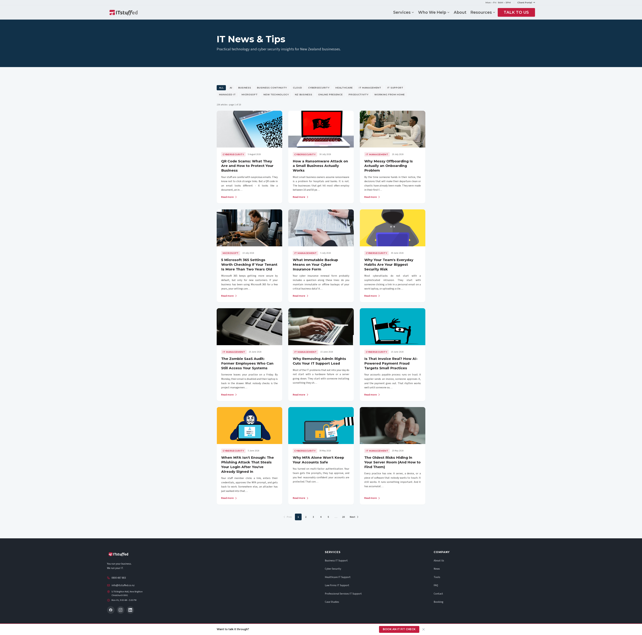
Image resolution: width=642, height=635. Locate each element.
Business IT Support (336, 560)
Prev (289, 517)
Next (352, 517)
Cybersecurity (319, 87)
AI (231, 87)
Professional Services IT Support (343, 594)
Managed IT (227, 94)
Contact (438, 594)
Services (402, 12)
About (460, 12)
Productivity (358, 94)
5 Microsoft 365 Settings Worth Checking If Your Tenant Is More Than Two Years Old (249, 264)
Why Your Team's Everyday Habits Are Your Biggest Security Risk (388, 264)
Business (244, 87)
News (437, 569)
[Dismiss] (423, 629)
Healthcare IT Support (338, 577)
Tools (437, 577)
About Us (439, 560)
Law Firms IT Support (337, 585)
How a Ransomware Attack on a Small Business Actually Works (320, 166)
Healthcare (344, 87)
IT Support (395, 87)
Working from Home (389, 94)
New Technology (276, 94)
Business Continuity (272, 87)
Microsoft (249, 94)
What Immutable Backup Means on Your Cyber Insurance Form (315, 264)
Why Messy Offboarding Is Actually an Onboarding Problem (388, 166)
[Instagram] (120, 610)
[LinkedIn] (130, 610)
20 (343, 517)
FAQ (436, 585)
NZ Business (303, 94)
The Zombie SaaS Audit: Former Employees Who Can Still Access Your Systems (247, 363)
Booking (438, 602)
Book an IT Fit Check (399, 629)
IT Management (370, 87)
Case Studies (332, 602)
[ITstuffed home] (123, 12)
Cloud (297, 87)
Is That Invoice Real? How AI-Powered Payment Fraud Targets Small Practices (391, 363)
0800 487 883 (119, 578)
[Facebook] (111, 610)
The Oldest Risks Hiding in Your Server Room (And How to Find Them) (392, 462)
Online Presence (330, 94)
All (221, 87)
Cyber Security (333, 569)
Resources (481, 12)
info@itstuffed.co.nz (123, 585)
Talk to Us (516, 12)
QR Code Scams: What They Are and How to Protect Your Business (247, 166)
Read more (227, 197)
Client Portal (524, 2)
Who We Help (432, 12)
